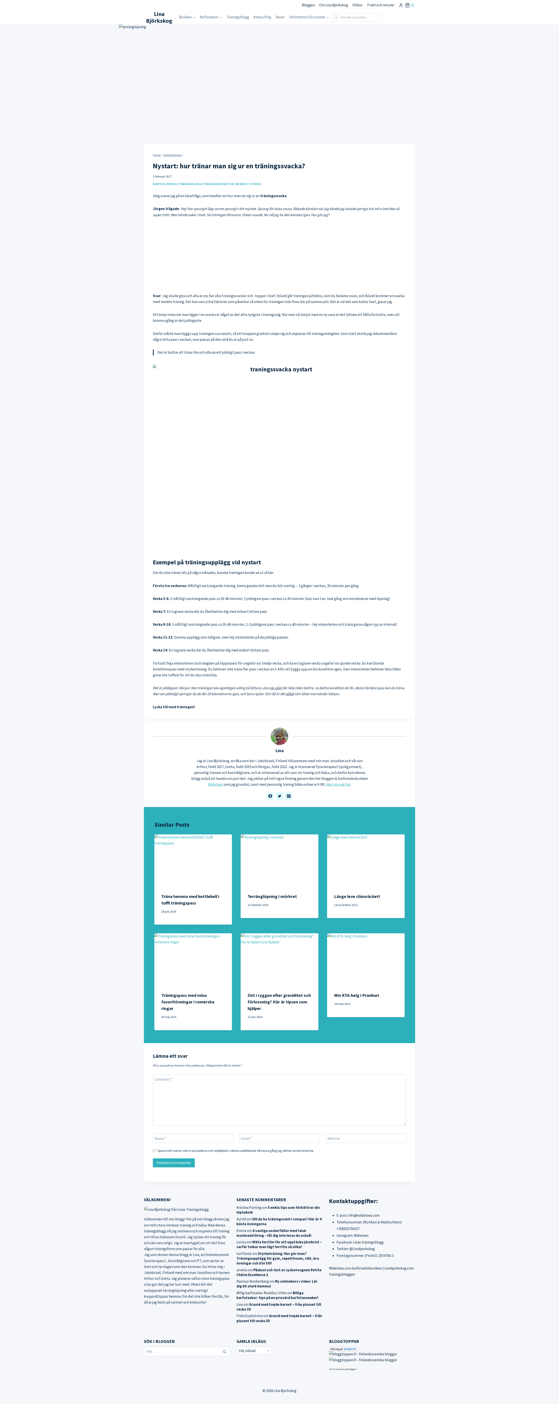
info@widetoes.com (364, 1215)
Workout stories (248, 184)
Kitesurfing (262, 17)
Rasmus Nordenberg (252, 1281)
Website (333, 1138)
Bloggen (308, 5)
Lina (279, 750)
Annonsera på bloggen (345, 1369)
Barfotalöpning (165, 184)
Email (246, 1138)
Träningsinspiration (218, 184)
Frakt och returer (380, 5)
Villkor (357, 5)
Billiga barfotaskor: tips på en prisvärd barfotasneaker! (277, 1295)
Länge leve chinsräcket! (357, 896)
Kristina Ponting (249, 1207)
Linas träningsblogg (368, 1242)
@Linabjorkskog (362, 1248)
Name (160, 1138)
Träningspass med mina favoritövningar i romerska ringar (187, 1001)
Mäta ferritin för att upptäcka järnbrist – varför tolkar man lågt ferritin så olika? (279, 1244)
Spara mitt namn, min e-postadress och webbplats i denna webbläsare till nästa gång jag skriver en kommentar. (236, 1151)
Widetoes (215, 784)
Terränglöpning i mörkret (272, 896)
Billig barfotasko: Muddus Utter (261, 1292)
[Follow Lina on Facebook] (270, 796)
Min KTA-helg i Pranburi (356, 995)
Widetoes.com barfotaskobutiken (355, 1268)
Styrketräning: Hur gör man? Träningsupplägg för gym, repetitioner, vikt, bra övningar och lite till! (277, 1258)
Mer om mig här (338, 784)
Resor (280, 17)
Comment (163, 1079)
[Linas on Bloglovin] (372, 1349)
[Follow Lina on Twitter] (279, 796)
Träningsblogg (238, 17)
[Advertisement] (279, 255)
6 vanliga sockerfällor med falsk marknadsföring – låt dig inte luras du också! (273, 1233)
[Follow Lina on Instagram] (288, 796)
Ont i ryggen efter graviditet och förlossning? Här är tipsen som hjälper (279, 1001)
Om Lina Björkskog (333, 5)
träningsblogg (155, 1231)
